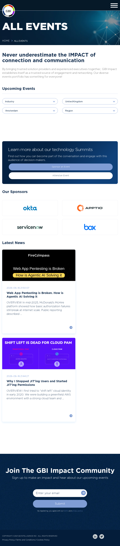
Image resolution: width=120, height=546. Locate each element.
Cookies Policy (43, 540)
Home (6, 41)
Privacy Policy (8, 540)
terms (66, 511)
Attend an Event (60, 176)
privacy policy (77, 511)
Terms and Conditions (25, 540)
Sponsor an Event (61, 167)
